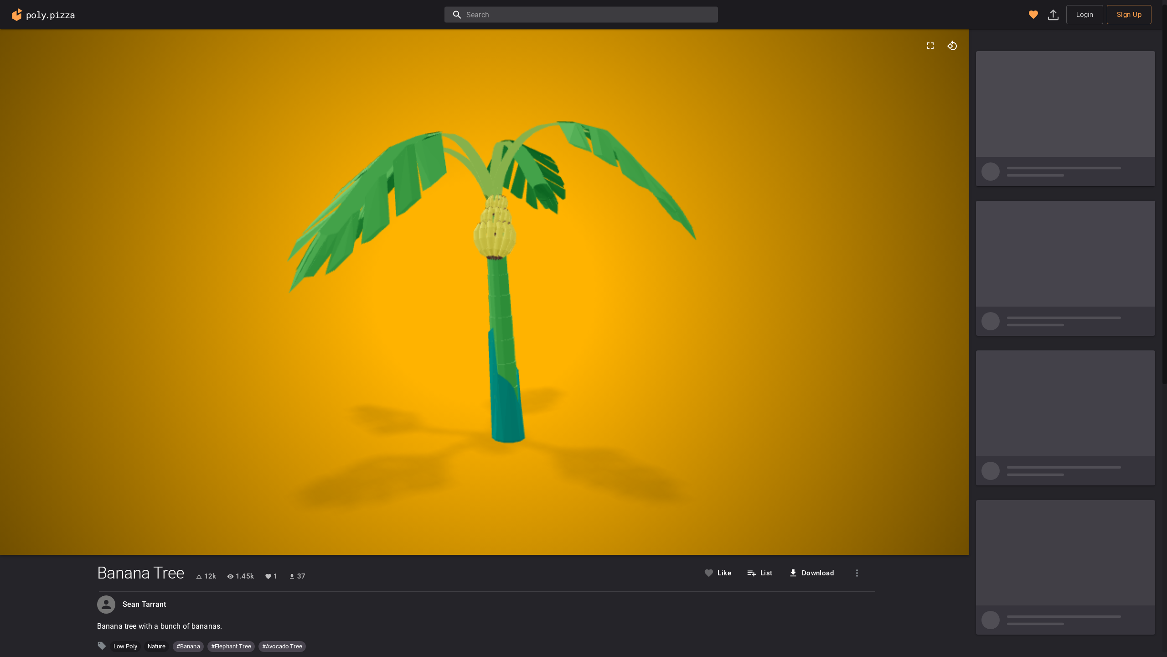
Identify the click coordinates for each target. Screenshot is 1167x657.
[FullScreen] (930, 46)
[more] (857, 573)
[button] (1033, 14)
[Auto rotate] (952, 46)
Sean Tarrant (144, 604)
